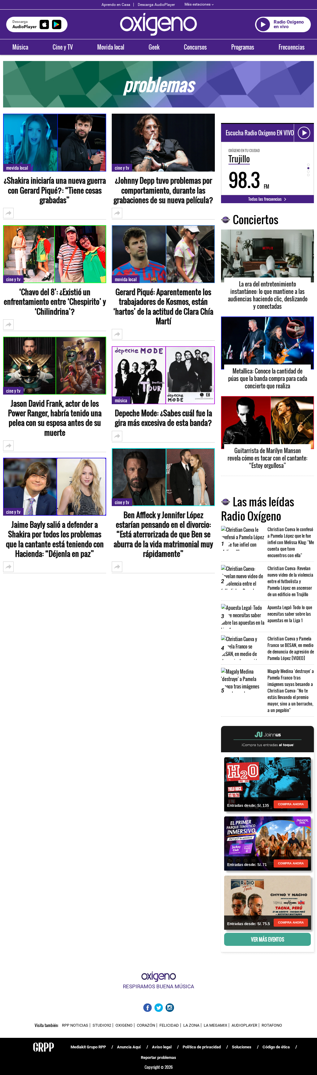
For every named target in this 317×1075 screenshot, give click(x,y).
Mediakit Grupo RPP (88, 1047)
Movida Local (17, 167)
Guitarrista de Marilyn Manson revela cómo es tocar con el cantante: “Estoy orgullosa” (267, 458)
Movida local (110, 47)
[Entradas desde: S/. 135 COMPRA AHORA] (267, 783)
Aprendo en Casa (116, 4)
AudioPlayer (244, 1025)
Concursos (195, 47)
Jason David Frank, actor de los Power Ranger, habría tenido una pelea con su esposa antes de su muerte (55, 418)
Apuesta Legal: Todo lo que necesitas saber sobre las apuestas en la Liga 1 (289, 613)
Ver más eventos (267, 939)
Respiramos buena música (158, 986)
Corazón (146, 1025)
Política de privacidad (202, 1047)
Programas (242, 47)
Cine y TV (63, 47)
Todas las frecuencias (265, 199)
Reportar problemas (158, 1057)
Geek (154, 47)
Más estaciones (198, 4)
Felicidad (169, 1025)
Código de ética (276, 1047)
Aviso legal (162, 1047)
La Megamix (215, 1025)
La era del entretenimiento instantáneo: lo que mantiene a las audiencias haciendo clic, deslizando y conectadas (267, 295)
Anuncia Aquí (129, 1047)
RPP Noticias (75, 1025)
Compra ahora (291, 804)
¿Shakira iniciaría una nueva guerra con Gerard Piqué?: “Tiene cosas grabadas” (55, 190)
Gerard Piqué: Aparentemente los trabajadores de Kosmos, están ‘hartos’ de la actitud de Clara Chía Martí (163, 306)
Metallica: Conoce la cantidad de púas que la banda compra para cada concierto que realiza (267, 378)
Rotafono (272, 1025)
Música (20, 47)
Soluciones (241, 1047)
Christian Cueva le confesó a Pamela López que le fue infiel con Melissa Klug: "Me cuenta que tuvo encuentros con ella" (290, 542)
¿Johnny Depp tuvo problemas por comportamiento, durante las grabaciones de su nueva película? (163, 190)
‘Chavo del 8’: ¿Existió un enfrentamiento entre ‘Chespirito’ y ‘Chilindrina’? (55, 301)
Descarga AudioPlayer (156, 4)
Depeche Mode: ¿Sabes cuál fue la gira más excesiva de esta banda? (163, 417)
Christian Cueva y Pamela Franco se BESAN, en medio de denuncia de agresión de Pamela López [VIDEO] (290, 648)
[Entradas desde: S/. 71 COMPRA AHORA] (267, 843)
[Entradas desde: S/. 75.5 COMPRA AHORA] (267, 902)
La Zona (191, 1025)
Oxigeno (123, 1025)
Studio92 (102, 1025)
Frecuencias (292, 47)
